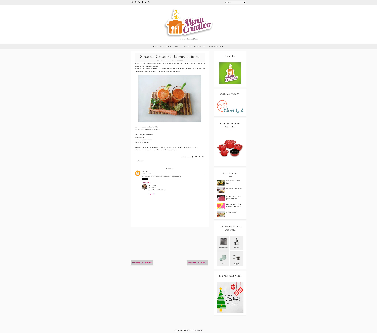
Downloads (199, 46)
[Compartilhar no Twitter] (196, 156)
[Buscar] (245, 2)
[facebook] (142, 2)
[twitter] (145, 2)
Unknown (145, 171)
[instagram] (132, 2)
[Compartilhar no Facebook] (192, 156)
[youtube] (138, 2)
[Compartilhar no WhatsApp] (203, 156)
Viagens (186, 46)
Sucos (173, 60)
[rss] (149, 2)
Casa (176, 46)
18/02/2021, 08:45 (154, 187)
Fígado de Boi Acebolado (234, 189)
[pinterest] (135, 2)
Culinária (164, 46)
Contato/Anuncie (215, 46)
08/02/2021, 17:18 (147, 173)
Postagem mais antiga (197, 263)
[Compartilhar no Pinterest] (199, 156)
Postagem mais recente (142, 263)
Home (155, 46)
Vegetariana (179, 60)
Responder (144, 179)
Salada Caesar (231, 212)
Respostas (146, 183)
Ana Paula (152, 185)
